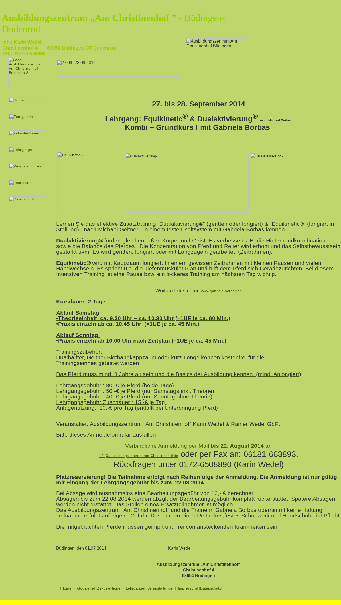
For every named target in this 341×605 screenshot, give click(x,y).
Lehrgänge (135, 588)
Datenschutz (210, 588)
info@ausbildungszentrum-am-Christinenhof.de (138, 456)
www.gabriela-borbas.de (221, 291)
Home (66, 588)
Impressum (187, 588)
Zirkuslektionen (110, 588)
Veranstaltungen (161, 588)
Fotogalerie (84, 588)
